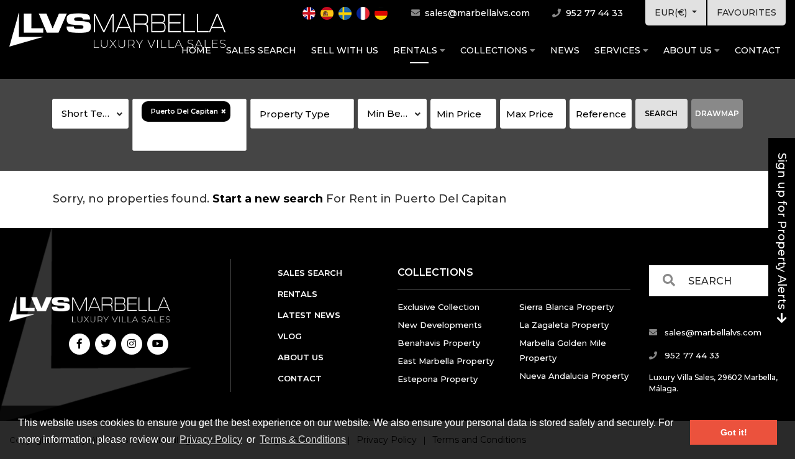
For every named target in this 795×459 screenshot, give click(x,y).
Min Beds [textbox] (389, 113)
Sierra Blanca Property (566, 307)
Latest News (309, 315)
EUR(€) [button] (672, 12)
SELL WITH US (344, 50)
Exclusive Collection (438, 307)
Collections (495, 50)
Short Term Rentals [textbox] (95, 113)
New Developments (440, 325)
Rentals (416, 50)
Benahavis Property (439, 343)
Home (196, 50)
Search (661, 113)
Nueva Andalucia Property (574, 376)
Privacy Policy (210, 439)
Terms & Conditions (303, 439)
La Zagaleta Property (564, 325)
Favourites (746, 12)
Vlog (290, 336)
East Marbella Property (446, 361)
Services (618, 50)
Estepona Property (438, 379)
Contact (758, 50)
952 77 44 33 (593, 13)
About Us (688, 50)
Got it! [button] (733, 432)
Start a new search (267, 199)
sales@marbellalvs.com (476, 13)
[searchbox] (189, 136)
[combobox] (90, 114)
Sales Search (261, 50)
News (564, 50)
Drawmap (717, 113)
